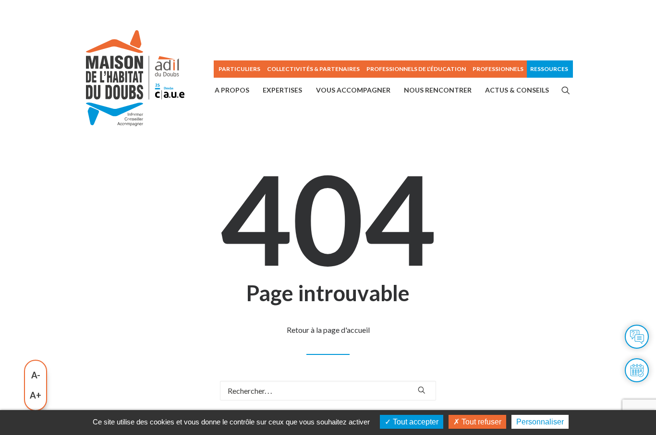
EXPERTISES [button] (282, 90)
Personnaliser (540, 422)
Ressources (549, 68)
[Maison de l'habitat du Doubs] (135, 78)
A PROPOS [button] (232, 90)
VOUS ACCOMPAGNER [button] (353, 90)
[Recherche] (328, 390)
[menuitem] (239, 69)
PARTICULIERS (239, 68)
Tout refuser (480, 422)
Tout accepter (414, 422)
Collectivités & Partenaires (313, 68)
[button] (565, 90)
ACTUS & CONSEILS (517, 90)
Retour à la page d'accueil (328, 329)
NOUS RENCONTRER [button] (438, 90)
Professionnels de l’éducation (416, 68)
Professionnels (498, 68)
